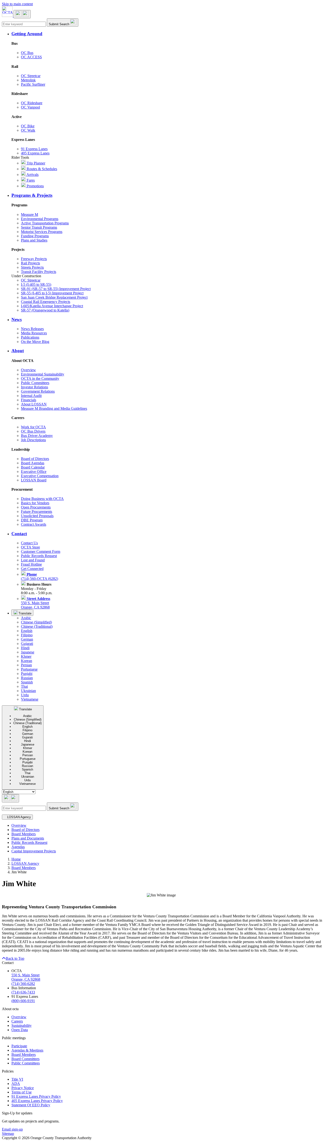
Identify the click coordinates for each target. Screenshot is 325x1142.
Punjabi (26, 674)
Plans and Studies (34, 240)
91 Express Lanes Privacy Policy (36, 1096)
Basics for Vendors (35, 503)
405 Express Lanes (35, 153)
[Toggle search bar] (10, 798)
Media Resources (34, 333)
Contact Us (29, 543)
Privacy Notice (22, 1088)
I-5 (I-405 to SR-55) (36, 284)
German (27, 639)
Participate (19, 1046)
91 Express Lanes (34, 149)
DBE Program (32, 520)
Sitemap (8, 1134)
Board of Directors (35, 459)
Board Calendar (33, 467)
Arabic (26, 618)
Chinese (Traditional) (37, 626)
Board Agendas (32, 463)
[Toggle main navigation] (22, 14)
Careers (17, 1021)
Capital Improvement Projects (33, 851)
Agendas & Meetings (27, 1050)
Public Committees (35, 383)
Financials (28, 400)
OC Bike (27, 126)
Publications (30, 337)
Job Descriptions (33, 440)
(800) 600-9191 (23, 1001)
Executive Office (33, 472)
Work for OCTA (33, 427)
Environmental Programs (39, 219)
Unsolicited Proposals (37, 516)
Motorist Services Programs (41, 232)
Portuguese (29, 669)
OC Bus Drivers (33, 431)
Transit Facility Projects (38, 272)
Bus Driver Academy (37, 436)
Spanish (27, 682)
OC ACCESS (31, 57)
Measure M (29, 215)
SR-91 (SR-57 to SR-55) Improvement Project (56, 289)
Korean (26, 661)
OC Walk (28, 130)
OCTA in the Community (40, 378)
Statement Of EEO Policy (30, 1105)
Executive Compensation (40, 476)
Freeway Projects (34, 259)
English (26, 631)
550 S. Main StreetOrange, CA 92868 (35, 603)
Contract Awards (33, 524)
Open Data (19, 1030)
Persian (26, 665)
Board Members (23, 834)
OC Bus (27, 53)
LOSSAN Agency (25, 863)
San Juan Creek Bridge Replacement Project (54, 297)
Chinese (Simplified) (36, 622)
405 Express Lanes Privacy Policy (37, 1101)
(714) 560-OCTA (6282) (39, 576)
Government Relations (38, 391)
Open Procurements (36, 507)
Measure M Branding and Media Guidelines (54, 408)
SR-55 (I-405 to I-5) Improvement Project (52, 293)
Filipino (27, 635)
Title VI (17, 1079)
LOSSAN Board (33, 480)
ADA (15, 1084)
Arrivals (32, 175)
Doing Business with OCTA (42, 499)
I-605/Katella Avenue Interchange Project (52, 306)
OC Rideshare (31, 103)
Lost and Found (33, 560)
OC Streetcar (30, 76)
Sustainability (21, 1025)
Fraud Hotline (31, 564)
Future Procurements (36, 511)
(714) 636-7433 (23, 992)
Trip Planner (35, 163)
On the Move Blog (35, 342)
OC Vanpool (30, 107)
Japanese (27, 652)
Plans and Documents (27, 838)
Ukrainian (28, 691)
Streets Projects (32, 267)
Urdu (25, 695)
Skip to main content (17, 4)
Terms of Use (21, 1092)
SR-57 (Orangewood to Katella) (45, 310)
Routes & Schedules (41, 169)
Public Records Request (39, 556)
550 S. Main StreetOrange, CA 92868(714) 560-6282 (25, 979)
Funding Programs (35, 236)
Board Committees (25, 1059)
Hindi (25, 648)
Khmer (26, 656)
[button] (167, 33)
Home (16, 859)
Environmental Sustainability (42, 374)
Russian (27, 678)
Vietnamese (29, 699)
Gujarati (27, 644)
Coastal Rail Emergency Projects (45, 302)
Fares (30, 180)
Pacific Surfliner (33, 84)
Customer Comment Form (40, 551)
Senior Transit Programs (39, 227)
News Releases (32, 329)
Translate (24, 613)
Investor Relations (34, 387)
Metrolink (28, 80)
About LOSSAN (34, 404)
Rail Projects (30, 263)
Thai (24, 686)
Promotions (35, 186)
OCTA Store (30, 547)
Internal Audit (31, 396)
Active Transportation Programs (45, 223)
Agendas (18, 847)
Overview (28, 370)
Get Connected (32, 569)
